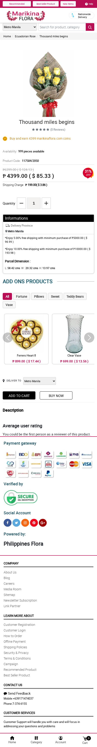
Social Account (17, 512)
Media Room (12, 589)
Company (11, 563)
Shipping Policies (15, 647)
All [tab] (7, 296)
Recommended (17, 3)
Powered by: (15, 534)
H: (47, 268)
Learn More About (19, 615)
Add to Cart (19, 395)
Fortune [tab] (21, 296)
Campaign (11, 664)
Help (91, 3)
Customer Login (15, 630)
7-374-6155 (19, 704)
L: (12, 268)
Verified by (13, 483)
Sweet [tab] (55, 296)
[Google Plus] (43, 523)
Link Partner (12, 606)
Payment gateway (20, 443)
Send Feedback (19, 693)
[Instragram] (25, 523)
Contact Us (13, 685)
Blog (7, 578)
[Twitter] (16, 523)
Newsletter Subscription (20, 600)
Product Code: (21, 161)
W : (29, 268)
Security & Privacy (16, 653)
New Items (68, 3)
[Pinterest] (34, 523)
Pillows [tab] (39, 296)
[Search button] (90, 27)
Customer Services (19, 713)
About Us (10, 572)
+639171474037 (23, 698)
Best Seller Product (46, 3)
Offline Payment (15, 641)
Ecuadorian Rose (25, 36)
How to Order (13, 636)
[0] (85, 738)
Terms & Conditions (17, 658)
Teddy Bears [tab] (75, 296)
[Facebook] (8, 523)
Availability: (23, 151)
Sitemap (9, 595)
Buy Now (56, 395)
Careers (9, 583)
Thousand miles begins (53, 36)
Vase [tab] (9, 305)
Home (7, 36)
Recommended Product (20, 669)
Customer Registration (19, 624)
